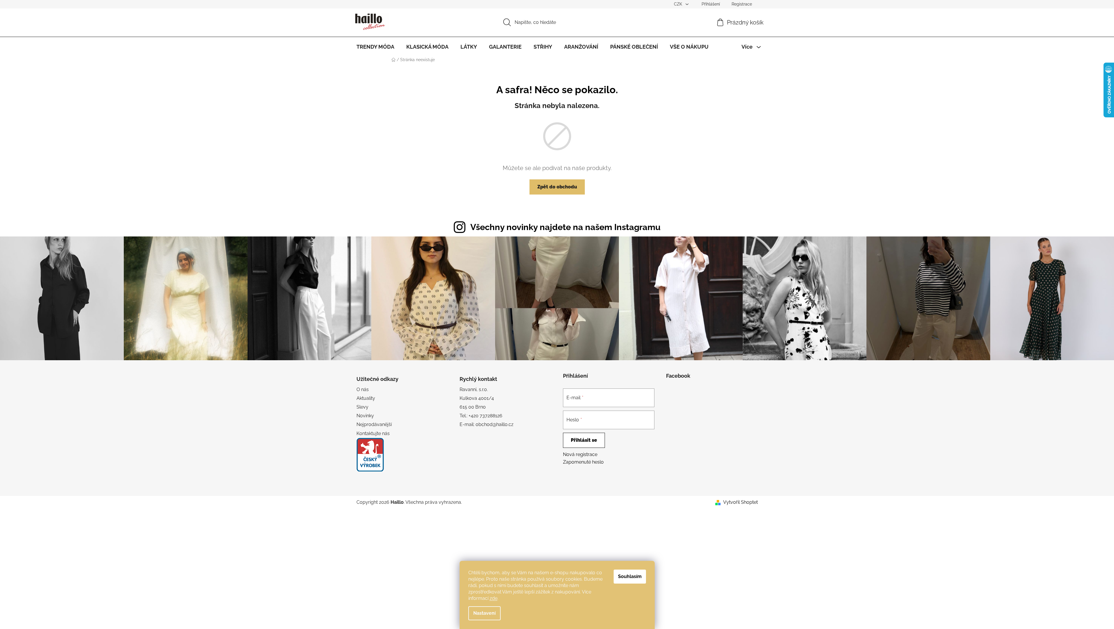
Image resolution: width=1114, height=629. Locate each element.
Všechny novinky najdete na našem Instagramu (565, 227)
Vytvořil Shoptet (740, 502)
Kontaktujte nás (373, 433)
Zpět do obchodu (557, 187)
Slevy (362, 407)
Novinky (365, 415)
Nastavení (484, 613)
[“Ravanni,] (370, 454)
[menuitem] (375, 47)
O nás (362, 389)
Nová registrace (580, 454)
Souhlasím (630, 576)
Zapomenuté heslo (583, 462)
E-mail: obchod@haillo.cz (486, 424)
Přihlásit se (584, 440)
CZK (678, 4)
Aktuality (365, 398)
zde (493, 598)
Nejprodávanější (374, 424)
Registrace (742, 4)
